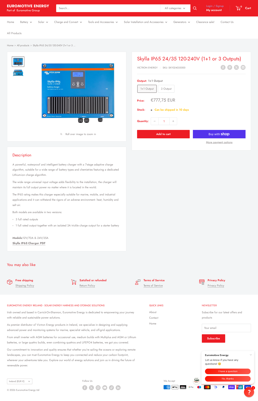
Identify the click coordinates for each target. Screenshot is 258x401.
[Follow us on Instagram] (98, 387)
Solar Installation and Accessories (143, 22)
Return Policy (87, 286)
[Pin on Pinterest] (229, 67)
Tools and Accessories (101, 22)
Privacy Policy (216, 286)
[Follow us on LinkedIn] (118, 387)
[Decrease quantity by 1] (154, 121)
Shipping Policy (24, 286)
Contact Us (227, 22)
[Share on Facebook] (223, 67)
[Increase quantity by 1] (173, 121)
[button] (249, 392)
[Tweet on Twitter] (236, 67)
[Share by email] (243, 67)
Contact (153, 318)
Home (10, 22)
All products (23, 45)
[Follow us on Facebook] (84, 387)
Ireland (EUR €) (16, 381)
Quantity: (143, 121)
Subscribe (213, 338)
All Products (14, 33)
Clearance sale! (205, 22)
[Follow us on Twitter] (91, 387)
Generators (179, 22)
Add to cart (163, 134)
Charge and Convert (66, 22)
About (152, 312)
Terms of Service (153, 286)
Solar (41, 22)
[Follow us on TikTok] (111, 387)
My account (214, 10)
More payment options (219, 142)
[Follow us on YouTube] (104, 387)
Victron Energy (147, 67)
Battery (24, 22)
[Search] (194, 8)
